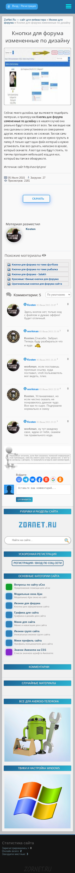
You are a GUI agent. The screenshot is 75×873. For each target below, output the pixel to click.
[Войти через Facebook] (39, 479)
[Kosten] (14, 241)
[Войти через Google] (53, 479)
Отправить (24, 499)
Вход (15, 6)
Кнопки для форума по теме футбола (35, 264)
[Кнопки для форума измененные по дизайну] (37, 103)
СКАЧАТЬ (37, 198)
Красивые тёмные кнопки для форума (35, 279)
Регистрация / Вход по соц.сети (38, 563)
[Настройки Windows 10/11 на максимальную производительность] (37, 827)
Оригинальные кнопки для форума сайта (37, 283)
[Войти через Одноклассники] (60, 479)
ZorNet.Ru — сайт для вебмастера (25, 19)
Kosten (31, 229)
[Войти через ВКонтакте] (33, 479)
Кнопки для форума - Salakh (29, 274)
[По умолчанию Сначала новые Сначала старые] (58, 294)
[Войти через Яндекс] (46, 479)
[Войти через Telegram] (26, 479)
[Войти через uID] (19, 479)
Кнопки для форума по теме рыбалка (35, 269)
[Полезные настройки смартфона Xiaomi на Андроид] (37, 760)
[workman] (14, 342)
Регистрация (28, 6)
